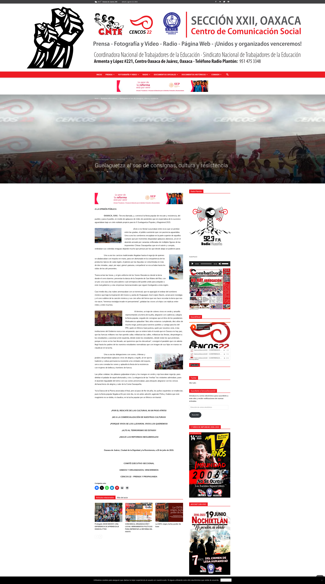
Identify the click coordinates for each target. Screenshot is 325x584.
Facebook (194, 365)
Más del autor (122, 498)
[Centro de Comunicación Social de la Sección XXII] (162, 38)
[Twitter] (224, 2)
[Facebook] (216, 2)
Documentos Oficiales (165, 74)
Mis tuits (192, 383)
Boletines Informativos (101, 159)
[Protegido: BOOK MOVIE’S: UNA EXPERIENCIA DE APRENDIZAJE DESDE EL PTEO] (108, 512)
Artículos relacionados (105, 498)
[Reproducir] (192, 263)
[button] (227, 75)
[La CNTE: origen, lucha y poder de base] (169, 512)
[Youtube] (228, 2)
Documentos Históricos (194, 74)
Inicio (99, 74)
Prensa (108, 74)
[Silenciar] (220, 263)
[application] (209, 263)
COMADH (215, 74)
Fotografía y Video (127, 74)
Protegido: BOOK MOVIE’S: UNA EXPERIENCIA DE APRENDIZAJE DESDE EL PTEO (107, 526)
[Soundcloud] (220, 2)
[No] (322, 580)
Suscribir (195, 415)
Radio (145, 74)
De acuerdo (226, 580)
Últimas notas (121, 159)
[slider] (225, 263)
